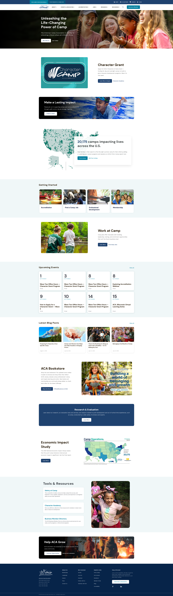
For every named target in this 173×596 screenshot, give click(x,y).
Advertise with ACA (82, 583)
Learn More (103, 244)
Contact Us (64, 583)
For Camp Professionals (38, 2)
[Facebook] (113, 586)
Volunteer (80, 578)
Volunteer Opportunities (52, 553)
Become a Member (133, 7)
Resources (115, 7)
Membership (65, 572)
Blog (95, 583)
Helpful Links (98, 570)
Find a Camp (82, 158)
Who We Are (46, 40)
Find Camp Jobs (112, 244)
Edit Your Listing (93, 158)
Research (104, 7)
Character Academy (118, 81)
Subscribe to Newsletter (120, 581)
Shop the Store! (47, 389)
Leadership (64, 575)
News (117, 2)
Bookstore (96, 578)
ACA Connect (97, 575)
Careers (64, 578)
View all (131, 267)
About (54, 7)
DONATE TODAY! (50, 113)
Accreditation (83, 7)
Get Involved (81, 570)
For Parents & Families (57, 2)
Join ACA (80, 575)
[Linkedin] (121, 586)
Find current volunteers (68, 553)
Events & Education (67, 7)
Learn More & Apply (105, 81)
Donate (133, 2)
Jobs (94, 7)
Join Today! (55, 40)
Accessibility (96, 586)
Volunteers (125, 2)
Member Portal (97, 580)
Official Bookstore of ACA (61, 389)
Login (140, 2)
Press (63, 580)
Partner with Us (81, 580)
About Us (64, 570)
